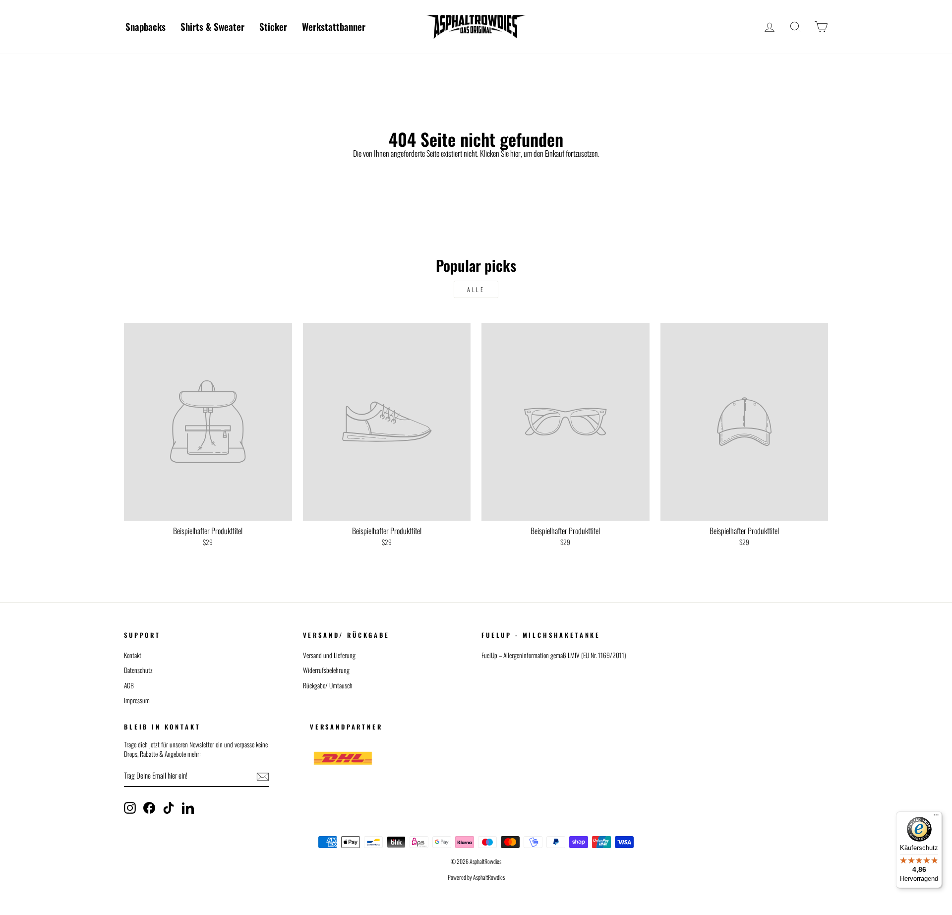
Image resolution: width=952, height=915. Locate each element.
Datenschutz (138, 670)
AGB (129, 685)
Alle (475, 289)
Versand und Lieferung (329, 655)
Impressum (137, 700)
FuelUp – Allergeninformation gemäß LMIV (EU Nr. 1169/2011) (553, 655)
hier (515, 153)
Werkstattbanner (333, 26)
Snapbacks (145, 26)
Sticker (273, 26)
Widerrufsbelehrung (326, 670)
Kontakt (132, 655)
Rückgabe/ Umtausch (328, 685)
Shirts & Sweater (212, 26)
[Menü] (936, 817)
